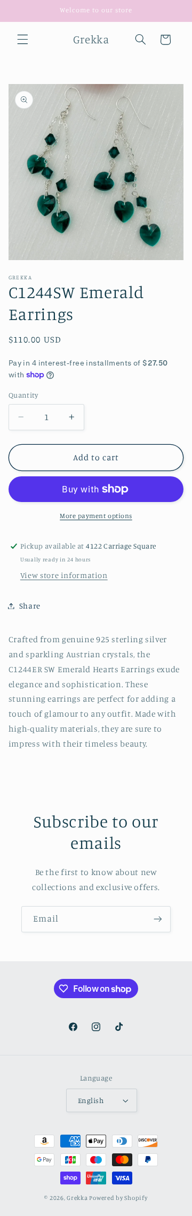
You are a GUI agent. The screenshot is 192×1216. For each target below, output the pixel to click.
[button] (22, 39)
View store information (64, 575)
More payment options (96, 516)
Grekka (77, 1198)
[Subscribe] (158, 919)
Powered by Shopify (118, 1198)
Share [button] (30, 605)
